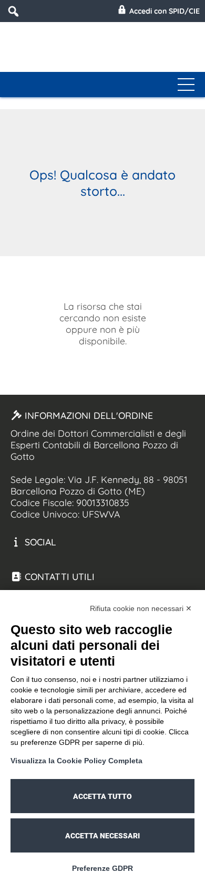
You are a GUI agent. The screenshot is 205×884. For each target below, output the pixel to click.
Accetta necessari (102, 836)
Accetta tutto (102, 796)
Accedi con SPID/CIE (163, 11)
